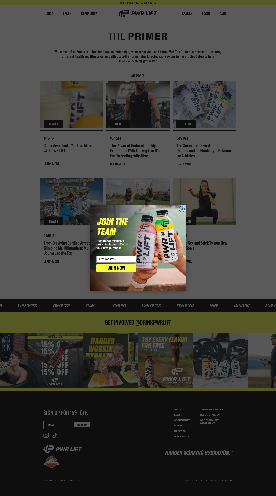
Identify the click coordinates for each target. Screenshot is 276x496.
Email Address (107, 259)
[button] (116, 268)
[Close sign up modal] (182, 209)
